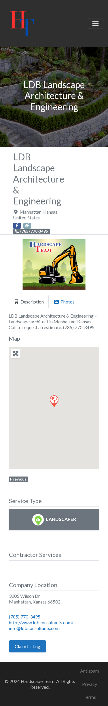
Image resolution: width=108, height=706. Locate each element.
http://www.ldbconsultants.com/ (41, 622)
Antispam (89, 670)
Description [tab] (32, 301)
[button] (15, 264)
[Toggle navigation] (95, 23)
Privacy (89, 684)
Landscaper (61, 519)
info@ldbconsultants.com (34, 628)
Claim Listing (27, 646)
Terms (90, 697)
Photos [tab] (67, 301)
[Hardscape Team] (22, 22)
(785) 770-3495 (24, 616)
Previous (18, 479)
